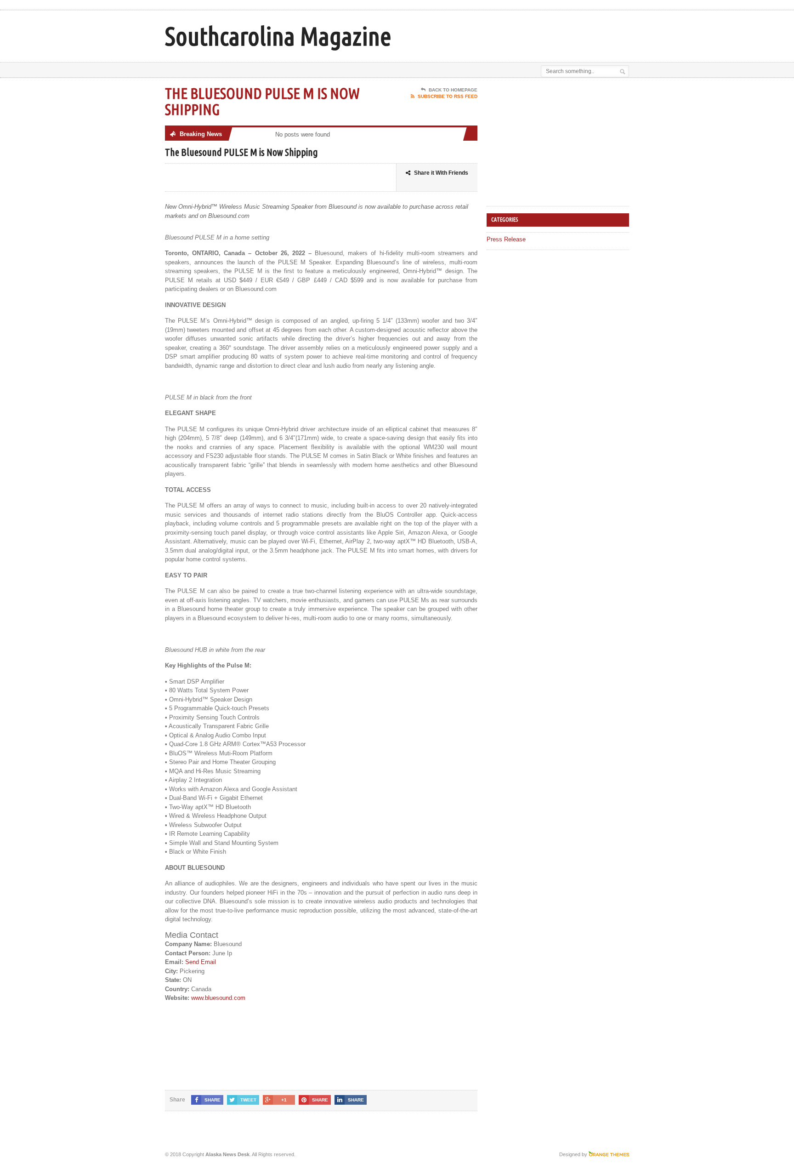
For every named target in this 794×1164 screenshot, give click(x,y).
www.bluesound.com (218, 997)
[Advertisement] (521, 33)
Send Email (200, 962)
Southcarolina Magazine (278, 36)
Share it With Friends (441, 173)
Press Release (506, 239)
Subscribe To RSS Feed (447, 96)
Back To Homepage (453, 89)
